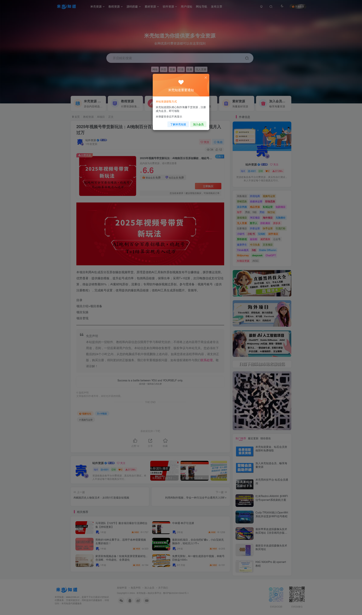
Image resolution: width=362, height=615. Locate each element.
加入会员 (198, 124)
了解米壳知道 (178, 124)
